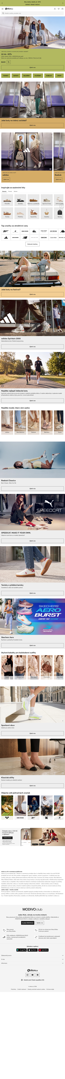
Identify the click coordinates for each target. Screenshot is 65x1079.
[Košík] (62, 9)
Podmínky (13, 989)
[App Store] (32, 950)
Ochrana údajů (50, 989)
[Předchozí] (2, 3)
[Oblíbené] (59, 9)
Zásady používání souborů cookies (36, 989)
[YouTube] (32, 975)
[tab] (4, 191)
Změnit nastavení (21, 989)
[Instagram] (27, 975)
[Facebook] (37, 975)
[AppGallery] (43, 950)
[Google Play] (21, 950)
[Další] (63, 3)
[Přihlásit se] (55, 9)
